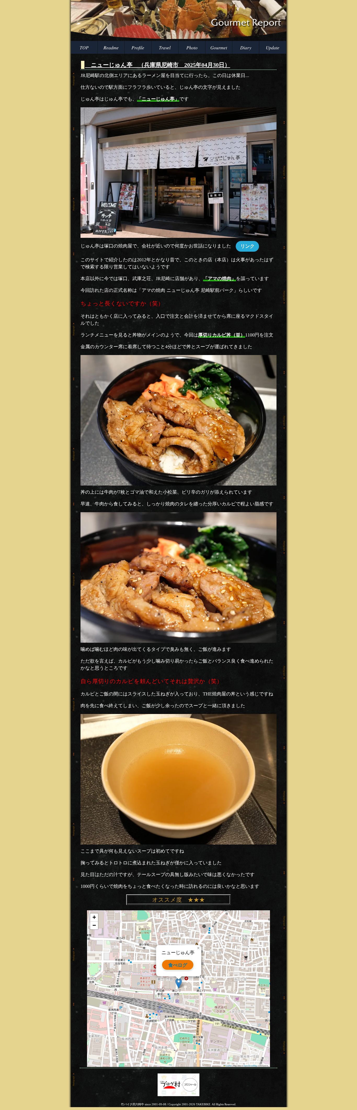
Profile (137, 47)
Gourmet (218, 47)
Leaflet (228, 1065)
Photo (192, 47)
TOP (84, 47)
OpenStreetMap (250, 1065)
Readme (111, 47)
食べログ (177, 964)
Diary (245, 47)
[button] (178, 983)
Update (272, 47)
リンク (247, 246)
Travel (165, 47)
